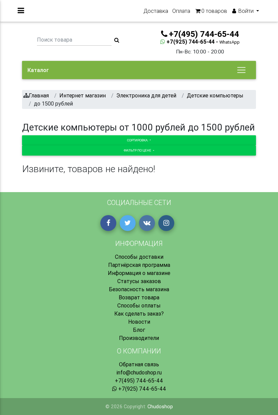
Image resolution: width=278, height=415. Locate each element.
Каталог (38, 70)
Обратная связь (139, 364)
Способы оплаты (139, 305)
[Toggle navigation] (241, 70)
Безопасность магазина (139, 289)
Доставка (155, 10)
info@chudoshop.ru (139, 372)
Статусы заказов (139, 281)
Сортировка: (138, 140)
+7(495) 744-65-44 (139, 380)
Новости (139, 321)
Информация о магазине (139, 273)
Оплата (181, 10)
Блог (139, 329)
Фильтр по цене (138, 150)
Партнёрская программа (139, 264)
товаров (214, 10)
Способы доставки (139, 256)
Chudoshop (160, 407)
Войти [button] (246, 10)
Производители (139, 338)
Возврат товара (139, 297)
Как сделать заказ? (139, 313)
